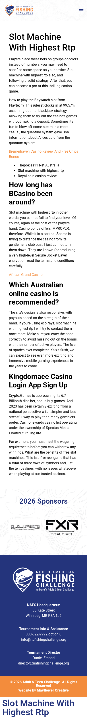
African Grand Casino (26, 275)
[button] (81, 10)
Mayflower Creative (53, 690)
